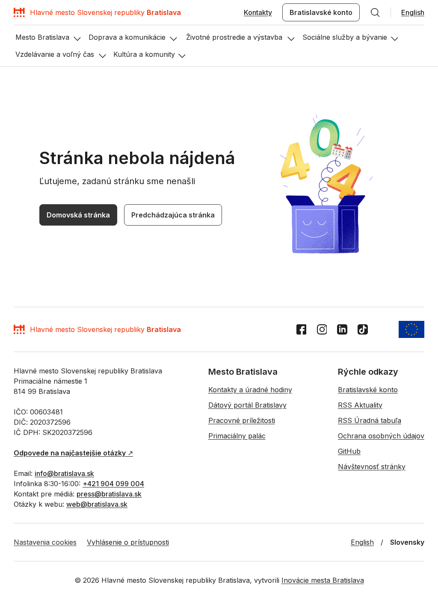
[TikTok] (362, 329)
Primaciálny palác (237, 436)
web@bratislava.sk (96, 504)
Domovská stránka (78, 215)
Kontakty (258, 12)
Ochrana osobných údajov (381, 436)
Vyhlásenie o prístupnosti (128, 542)
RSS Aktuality (360, 405)
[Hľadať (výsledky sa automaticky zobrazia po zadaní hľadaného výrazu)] (375, 12)
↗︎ (73, 453)
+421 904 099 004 (113, 483)
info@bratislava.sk (64, 473)
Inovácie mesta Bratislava (322, 580)
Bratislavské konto (321, 12)
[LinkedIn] (342, 329)
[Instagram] (321, 329)
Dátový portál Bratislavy (247, 405)
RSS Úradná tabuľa (369, 420)
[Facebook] (301, 329)
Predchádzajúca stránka (173, 215)
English (412, 12)
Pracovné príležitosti (241, 420)
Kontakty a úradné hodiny (250, 389)
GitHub (349, 451)
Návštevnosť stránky (371, 466)
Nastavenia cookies (45, 542)
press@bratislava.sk (109, 494)
